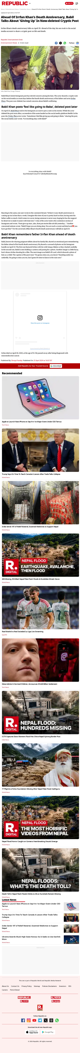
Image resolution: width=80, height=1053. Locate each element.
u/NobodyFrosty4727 (32, 174)
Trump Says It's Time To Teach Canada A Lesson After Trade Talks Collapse (31, 474)
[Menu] (76, 3)
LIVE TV (70, 3)
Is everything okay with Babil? (40, 171)
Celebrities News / (25, 9)
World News (6, 477)
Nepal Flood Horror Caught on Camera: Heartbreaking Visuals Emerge (29, 841)
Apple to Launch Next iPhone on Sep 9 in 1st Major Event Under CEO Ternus (31, 421)
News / (3, 9)
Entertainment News (9, 43)
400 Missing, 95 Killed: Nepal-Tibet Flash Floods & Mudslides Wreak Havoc (31, 579)
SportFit (4, 635)
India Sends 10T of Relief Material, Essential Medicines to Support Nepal (30, 526)
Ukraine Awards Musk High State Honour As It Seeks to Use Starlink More (31, 938)
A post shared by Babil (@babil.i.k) (40, 348)
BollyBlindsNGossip (49, 174)
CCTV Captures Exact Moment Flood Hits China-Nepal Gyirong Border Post (31, 736)
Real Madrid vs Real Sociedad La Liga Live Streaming (22, 631)
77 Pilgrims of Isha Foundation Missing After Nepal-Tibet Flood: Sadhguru (31, 789)
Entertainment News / (12, 9)
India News (5, 740)
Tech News (5, 425)
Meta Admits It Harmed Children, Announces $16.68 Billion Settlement (29, 684)
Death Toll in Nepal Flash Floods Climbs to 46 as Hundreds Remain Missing (31, 894)
